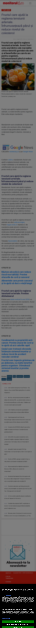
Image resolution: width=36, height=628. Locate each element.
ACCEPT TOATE (18, 621)
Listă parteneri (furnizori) (6, 618)
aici (5, 602)
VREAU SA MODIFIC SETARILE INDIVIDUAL (18, 624)
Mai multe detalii (8, 595)
